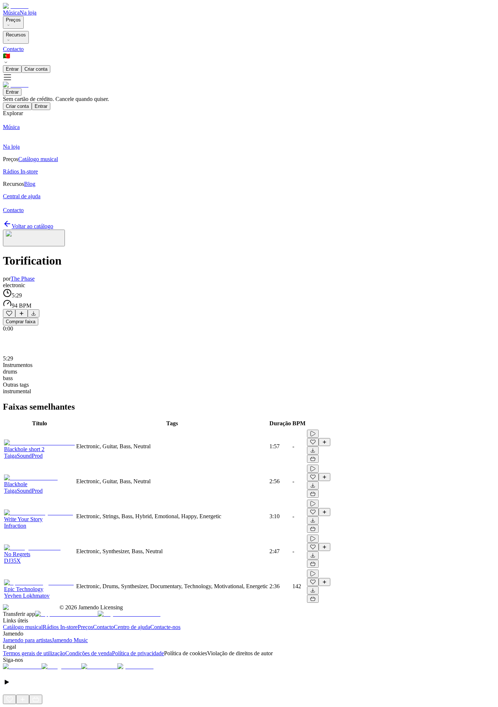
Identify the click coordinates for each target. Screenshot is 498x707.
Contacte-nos (165, 627)
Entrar (12, 69)
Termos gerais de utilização (34, 653)
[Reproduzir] (313, 434)
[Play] (34, 238)
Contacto (13, 49)
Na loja (28, 12)
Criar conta (35, 69)
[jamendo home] (15, 6)
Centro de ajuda (132, 627)
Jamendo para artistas (27, 640)
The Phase (23, 279)
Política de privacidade (138, 653)
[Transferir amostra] (33, 313)
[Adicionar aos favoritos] (9, 313)
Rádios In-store (60, 627)
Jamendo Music (70, 640)
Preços (13, 20)
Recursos (16, 35)
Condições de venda (88, 653)
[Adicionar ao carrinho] (313, 459)
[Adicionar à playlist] (21, 313)
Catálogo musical (23, 627)
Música (11, 12)
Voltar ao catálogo (32, 226)
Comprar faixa (20, 321)
